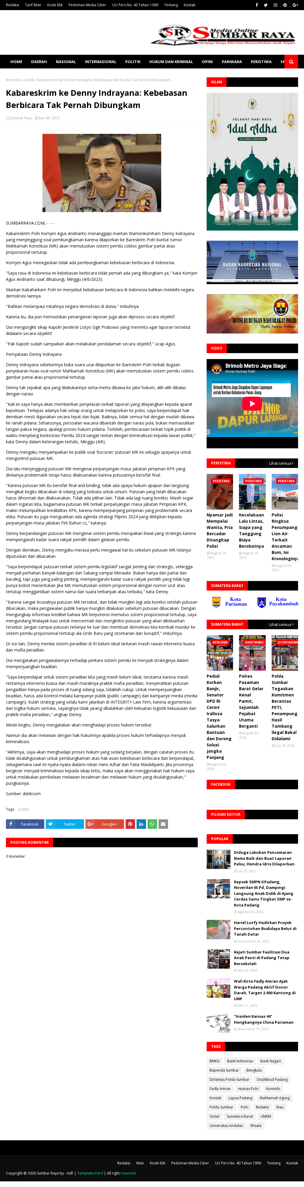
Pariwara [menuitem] (232, 61)
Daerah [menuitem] (39, 61)
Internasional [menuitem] (100, 61)
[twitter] (265, 5)
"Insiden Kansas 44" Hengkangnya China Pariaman (264, 1019)
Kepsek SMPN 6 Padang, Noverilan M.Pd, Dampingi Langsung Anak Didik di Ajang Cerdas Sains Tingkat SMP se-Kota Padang (263, 893)
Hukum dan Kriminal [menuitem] (171, 61)
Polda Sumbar (221, 1107)
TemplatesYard (90, 1173)
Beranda (13, 79)
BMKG (215, 1061)
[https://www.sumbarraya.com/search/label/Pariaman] (210, 607)
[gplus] (294, 5)
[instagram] (275, 5)
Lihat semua (280, 463)
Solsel (214, 1116)
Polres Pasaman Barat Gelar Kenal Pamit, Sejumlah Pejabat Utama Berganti (251, 701)
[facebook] (256, 5)
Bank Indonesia (240, 1061)
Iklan (140, 1163)
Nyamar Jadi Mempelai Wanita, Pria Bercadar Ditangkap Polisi (220, 530)
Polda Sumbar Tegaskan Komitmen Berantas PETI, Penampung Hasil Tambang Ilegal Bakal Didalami (284, 707)
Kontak (189, 4)
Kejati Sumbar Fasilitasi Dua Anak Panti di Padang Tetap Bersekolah (261, 957)
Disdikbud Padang (272, 1079)
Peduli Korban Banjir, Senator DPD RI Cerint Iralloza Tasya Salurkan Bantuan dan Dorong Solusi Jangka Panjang (219, 716)
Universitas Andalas (226, 1125)
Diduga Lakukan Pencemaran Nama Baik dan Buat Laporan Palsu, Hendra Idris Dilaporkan (264, 858)
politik (28, 79)
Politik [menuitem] (132, 61)
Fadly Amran (220, 1088)
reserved (128, 1173)
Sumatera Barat (240, 1116)
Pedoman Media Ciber (87, 4)
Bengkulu (254, 1070)
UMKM (265, 1116)
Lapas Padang (240, 1097)
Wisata (256, 1125)
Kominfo (273, 1088)
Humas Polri (248, 1088)
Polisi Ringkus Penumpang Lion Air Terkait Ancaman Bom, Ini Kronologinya (286, 536)
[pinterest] (285, 5)
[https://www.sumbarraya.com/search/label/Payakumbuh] (255, 607)
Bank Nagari (270, 1061)
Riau (280, 1107)
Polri (244, 1107)
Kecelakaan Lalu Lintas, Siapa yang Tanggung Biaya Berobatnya (251, 530)
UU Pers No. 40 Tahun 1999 (135, 4)
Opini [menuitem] (207, 61)
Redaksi (12, 4)
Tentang (171, 4)
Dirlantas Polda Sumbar (229, 1079)
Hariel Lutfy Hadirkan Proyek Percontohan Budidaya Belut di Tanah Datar (265, 928)
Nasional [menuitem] (66, 61)
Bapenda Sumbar (224, 1070)
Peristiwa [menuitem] (261, 61)
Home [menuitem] (16, 61)
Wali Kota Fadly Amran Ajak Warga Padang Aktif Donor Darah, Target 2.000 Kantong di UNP (265, 989)
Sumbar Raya (21, 117)
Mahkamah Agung (275, 1097)
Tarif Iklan (33, 4)
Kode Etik (55, 4)
